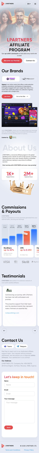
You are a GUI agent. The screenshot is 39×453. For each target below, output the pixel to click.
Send (8, 427)
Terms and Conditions (12, 450)
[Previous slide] (4, 330)
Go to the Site (20, 96)
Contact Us (30, 61)
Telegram (23, 346)
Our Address (6, 361)
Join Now (7, 96)
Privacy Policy (29, 450)
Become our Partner (12, 61)
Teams (9, 346)
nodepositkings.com (12, 313)
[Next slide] (34, 330)
